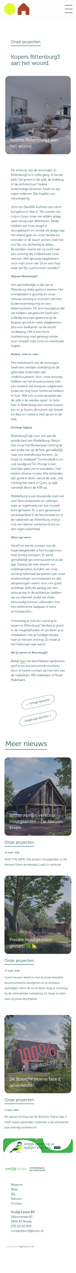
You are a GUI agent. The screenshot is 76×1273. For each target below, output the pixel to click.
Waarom (17, 1185)
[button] (68, 9)
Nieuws (16, 1199)
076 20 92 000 (21, 1226)
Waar (14, 1189)
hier (23, 661)
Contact (16, 1203)
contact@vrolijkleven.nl (27, 1231)
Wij (13, 1194)
